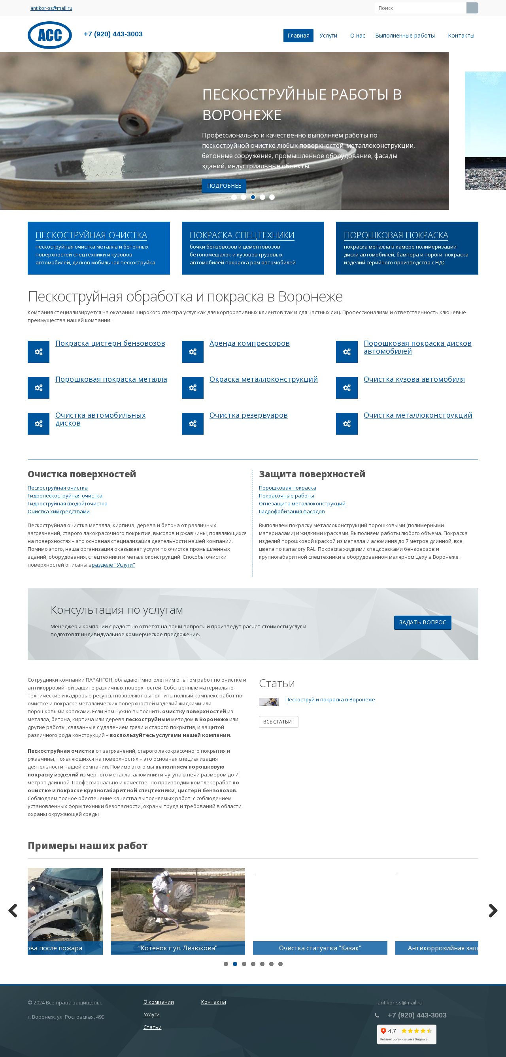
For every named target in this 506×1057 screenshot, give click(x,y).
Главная (298, 35)
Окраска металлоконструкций (264, 379)
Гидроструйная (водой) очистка (68, 503)
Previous (12, 131)
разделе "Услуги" (113, 564)
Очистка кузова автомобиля (414, 379)
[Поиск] (472, 7)
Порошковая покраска (287, 487)
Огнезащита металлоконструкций (302, 503)
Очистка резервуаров (249, 415)
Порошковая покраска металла (111, 379)
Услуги (329, 35)
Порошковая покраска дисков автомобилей (418, 347)
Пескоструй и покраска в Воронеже (330, 699)
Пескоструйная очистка (58, 487)
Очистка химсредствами (59, 511)
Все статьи (278, 721)
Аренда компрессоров (250, 343)
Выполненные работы (406, 35)
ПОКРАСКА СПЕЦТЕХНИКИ (242, 235)
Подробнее (281, 185)
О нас (357, 35)
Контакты (461, 35)
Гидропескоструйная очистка (65, 495)
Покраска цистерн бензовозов (110, 343)
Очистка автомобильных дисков (100, 419)
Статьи (152, 1027)
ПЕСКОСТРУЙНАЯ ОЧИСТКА (91, 235)
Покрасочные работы (286, 495)
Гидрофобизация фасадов (292, 511)
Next (494, 131)
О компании (158, 1001)
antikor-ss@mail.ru (51, 8)
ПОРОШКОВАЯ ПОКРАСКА (396, 235)
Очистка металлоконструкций (418, 415)
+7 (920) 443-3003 (113, 34)
